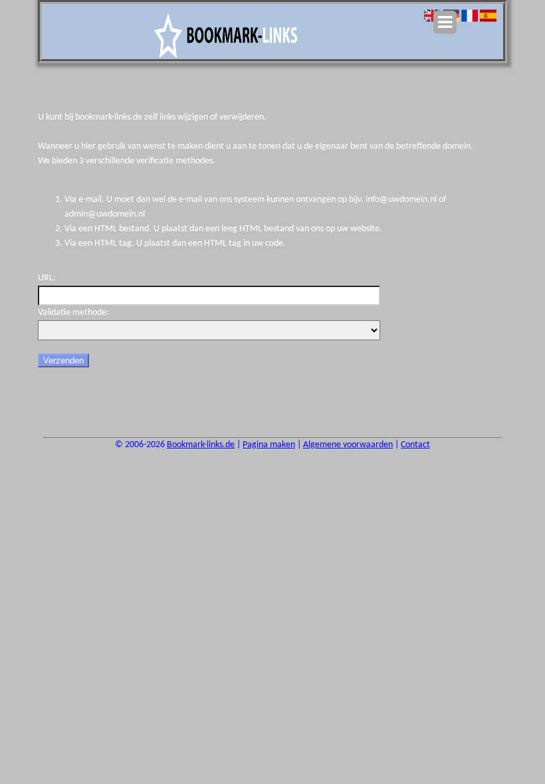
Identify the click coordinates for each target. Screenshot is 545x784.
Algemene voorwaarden (348, 445)
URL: (47, 278)
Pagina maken (269, 445)
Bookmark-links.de (201, 445)
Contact (415, 445)
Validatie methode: (73, 313)
